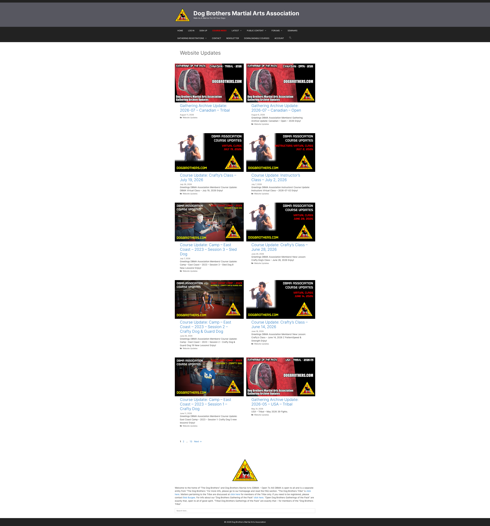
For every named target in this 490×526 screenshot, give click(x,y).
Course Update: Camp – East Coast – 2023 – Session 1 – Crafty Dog (205, 404)
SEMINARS (292, 30)
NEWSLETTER (232, 38)
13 (191, 441)
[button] (290, 38)
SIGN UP (203, 30)
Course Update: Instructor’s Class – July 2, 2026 (275, 177)
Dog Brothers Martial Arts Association (246, 13)
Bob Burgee (189, 497)
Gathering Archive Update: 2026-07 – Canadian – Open (276, 107)
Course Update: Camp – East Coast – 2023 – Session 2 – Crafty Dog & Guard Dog (205, 327)
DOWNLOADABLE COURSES (256, 38)
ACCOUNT (279, 38)
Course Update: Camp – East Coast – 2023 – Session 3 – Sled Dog (208, 249)
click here (235, 494)
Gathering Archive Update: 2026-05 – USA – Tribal (274, 401)
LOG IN (191, 30)
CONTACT (216, 38)
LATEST (235, 30)
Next (198, 441)
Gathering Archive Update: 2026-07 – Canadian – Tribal (205, 107)
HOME (180, 30)
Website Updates (190, 117)
